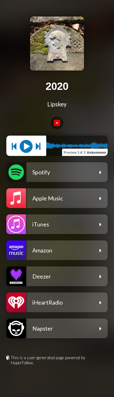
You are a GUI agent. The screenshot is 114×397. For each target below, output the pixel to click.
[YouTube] (57, 123)
